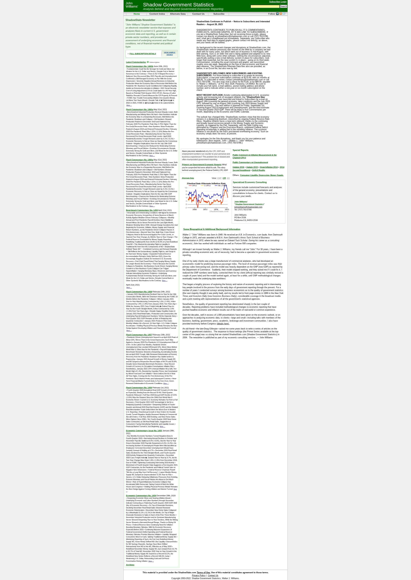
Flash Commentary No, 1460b (139, 66)
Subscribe (218, 14)
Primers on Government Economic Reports (202, 165)
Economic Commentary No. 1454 (141, 496)
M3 (228, 178)
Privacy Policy (199, 575)
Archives (130, 565)
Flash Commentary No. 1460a (139, 109)
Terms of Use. (203, 572)
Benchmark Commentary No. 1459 (142, 210)
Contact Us (198, 14)
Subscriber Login (278, 1)
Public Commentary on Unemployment (250, 162)
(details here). (223, 323)
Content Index (157, 14)
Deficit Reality (258, 170)
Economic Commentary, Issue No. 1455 (144, 431)
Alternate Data (178, 14)
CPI (224, 178)
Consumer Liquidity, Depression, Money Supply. (262, 175)
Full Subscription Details (143, 54)
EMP (219, 178)
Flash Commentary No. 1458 (139, 292)
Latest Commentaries (136, 62)
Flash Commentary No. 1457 (139, 335)
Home (137, 14)
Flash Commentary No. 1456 (139, 388)
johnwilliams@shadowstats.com (248, 207)
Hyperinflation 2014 (269, 167)
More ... (129, 105)
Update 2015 (252, 167)
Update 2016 (238, 167)
